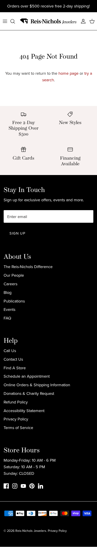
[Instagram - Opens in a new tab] (14, 486)
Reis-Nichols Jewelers (30, 530)
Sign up (17, 233)
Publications (14, 301)
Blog (8, 292)
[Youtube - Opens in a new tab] (23, 486)
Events (9, 309)
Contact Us (13, 359)
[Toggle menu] (5, 21)
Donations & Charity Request (29, 393)
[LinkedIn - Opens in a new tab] (40, 486)
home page (68, 73)
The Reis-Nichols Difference (28, 266)
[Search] (15, 21)
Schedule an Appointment (27, 376)
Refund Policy (16, 402)
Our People (14, 275)
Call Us (10, 350)
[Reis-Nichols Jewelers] (48, 21)
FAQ (7, 318)
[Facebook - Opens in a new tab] (6, 486)
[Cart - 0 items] (92, 21)
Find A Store (15, 368)
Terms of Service (18, 427)
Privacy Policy (16, 419)
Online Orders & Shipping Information (37, 385)
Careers (10, 284)
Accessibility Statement (24, 410)
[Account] (82, 21)
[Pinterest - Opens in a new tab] (32, 486)
